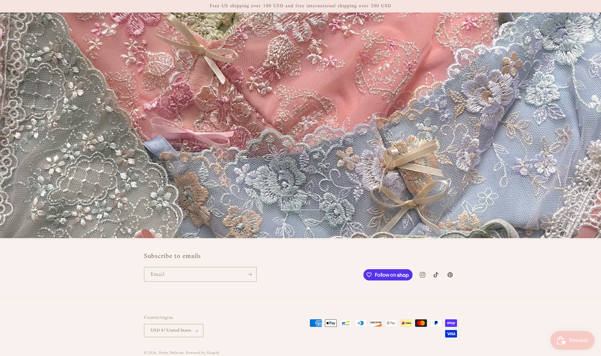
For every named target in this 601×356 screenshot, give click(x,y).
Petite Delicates (172, 352)
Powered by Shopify (203, 352)
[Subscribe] (249, 274)
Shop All (301, 203)
